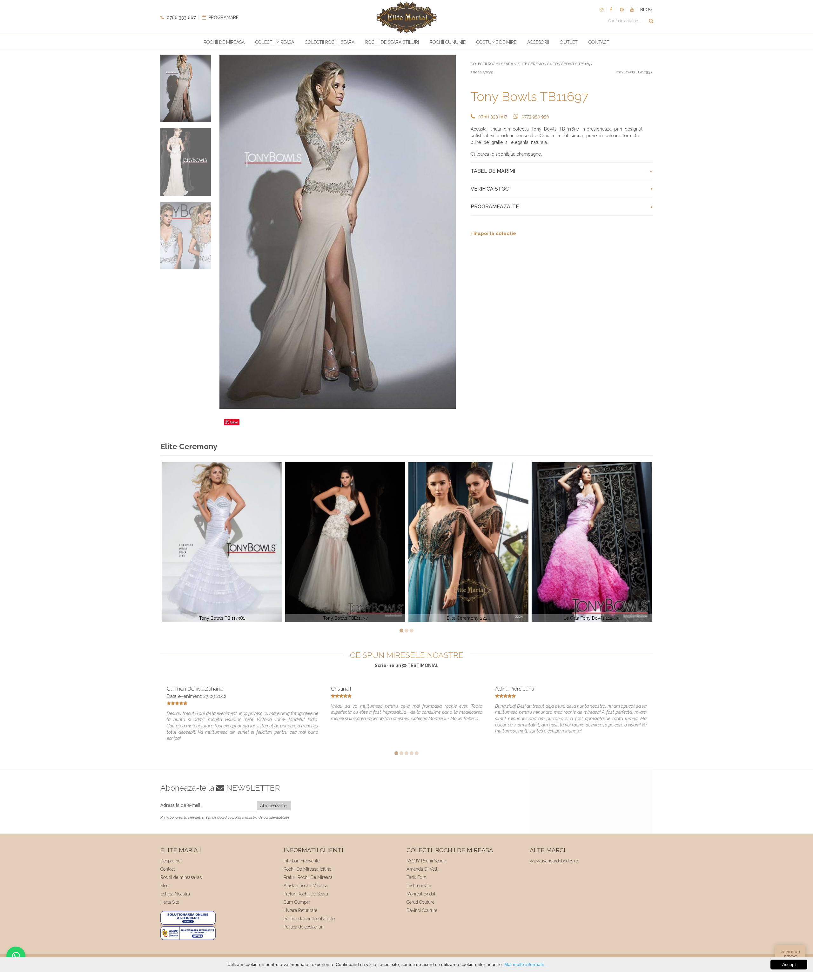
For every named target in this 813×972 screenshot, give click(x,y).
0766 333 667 (180, 17)
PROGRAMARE (223, 17)
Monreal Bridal (420, 893)
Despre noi (170, 860)
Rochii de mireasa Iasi (181, 877)
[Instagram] (601, 9)
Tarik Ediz (416, 877)
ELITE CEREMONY (533, 64)
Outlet (569, 42)
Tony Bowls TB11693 (633, 72)
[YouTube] (632, 9)
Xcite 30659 (482, 72)
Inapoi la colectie (494, 233)
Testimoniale (418, 885)
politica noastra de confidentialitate (260, 817)
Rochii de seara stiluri (392, 42)
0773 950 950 (535, 116)
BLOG (646, 9)
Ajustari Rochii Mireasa (306, 885)
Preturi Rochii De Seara (306, 893)
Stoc (164, 885)
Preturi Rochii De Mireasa (308, 877)
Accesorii (538, 42)
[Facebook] (612, 9)
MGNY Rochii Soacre (426, 860)
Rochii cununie (448, 42)
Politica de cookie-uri (304, 926)
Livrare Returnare (300, 910)
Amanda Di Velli (422, 869)
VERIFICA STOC (490, 189)
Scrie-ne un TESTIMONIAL (407, 665)
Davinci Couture (421, 910)
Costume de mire (496, 42)
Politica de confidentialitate (309, 918)
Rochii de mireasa (224, 42)
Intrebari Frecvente (301, 860)
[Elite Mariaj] (406, 17)
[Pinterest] (622, 9)
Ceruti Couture (420, 902)
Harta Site (169, 902)
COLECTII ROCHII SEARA (492, 64)
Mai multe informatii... (526, 964)
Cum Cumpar (297, 902)
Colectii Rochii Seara (329, 42)
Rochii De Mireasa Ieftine (307, 869)
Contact (598, 42)
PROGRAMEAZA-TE (495, 207)
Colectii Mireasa (274, 42)
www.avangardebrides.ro (554, 860)
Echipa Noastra (175, 893)
